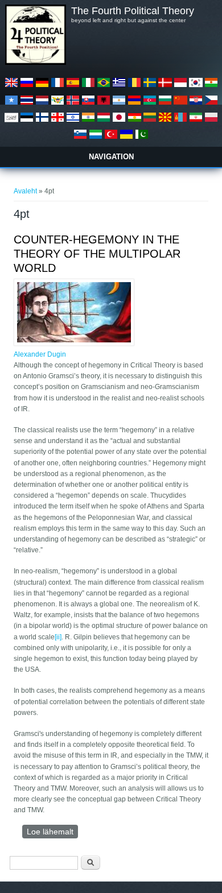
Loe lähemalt (52, 832)
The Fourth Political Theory (132, 11)
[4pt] (11, 87)
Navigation (111, 156)
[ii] (58, 637)
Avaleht (25, 191)
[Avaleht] (35, 63)
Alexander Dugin (40, 354)
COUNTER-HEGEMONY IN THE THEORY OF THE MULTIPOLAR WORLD (97, 253)
